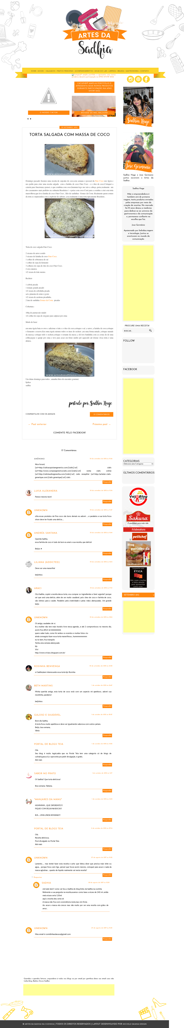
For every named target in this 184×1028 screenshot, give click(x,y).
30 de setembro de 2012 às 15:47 (101, 510)
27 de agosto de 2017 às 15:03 (101, 928)
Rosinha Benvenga (47, 666)
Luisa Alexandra (45, 491)
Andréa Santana (45, 533)
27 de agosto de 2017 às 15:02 (101, 857)
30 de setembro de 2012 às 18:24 (101, 617)
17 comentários (102, 414)
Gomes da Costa (46, 300)
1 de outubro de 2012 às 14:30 (102, 799)
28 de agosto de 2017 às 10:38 (98, 882)
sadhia (46, 883)
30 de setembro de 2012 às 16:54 (101, 562)
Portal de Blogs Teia (48, 744)
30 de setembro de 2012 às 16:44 (101, 532)
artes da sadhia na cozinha (39, 1024)
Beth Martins (43, 686)
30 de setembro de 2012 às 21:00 (100, 666)
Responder (107, 482)
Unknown (41, 510)
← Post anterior (37, 424)
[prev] (28, 119)
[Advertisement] (68, 990)
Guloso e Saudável (47, 715)
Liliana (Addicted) (47, 562)
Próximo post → (102, 424)
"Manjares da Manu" (48, 799)
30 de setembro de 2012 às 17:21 (101, 588)
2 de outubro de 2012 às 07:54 (101, 828)
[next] (31, 119)
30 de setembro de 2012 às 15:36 (101, 490)
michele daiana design (135, 1024)
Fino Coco (99, 181)
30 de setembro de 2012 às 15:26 (101, 458)
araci (38, 588)
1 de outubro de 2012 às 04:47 (101, 685)
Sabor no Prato (45, 774)
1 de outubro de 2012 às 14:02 (102, 744)
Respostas (38, 877)
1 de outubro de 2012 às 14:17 (102, 773)
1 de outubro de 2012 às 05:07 (101, 714)
